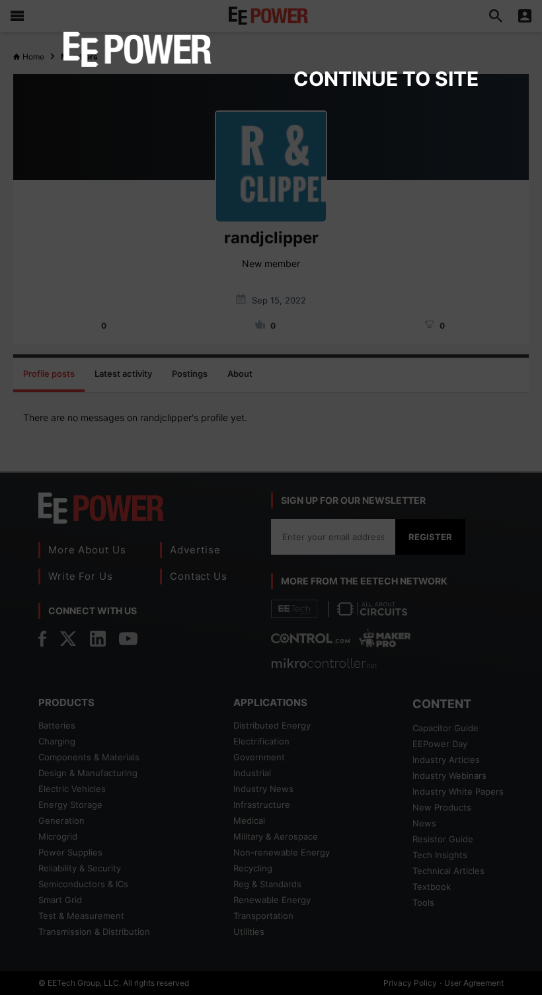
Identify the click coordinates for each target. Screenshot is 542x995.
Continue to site (386, 79)
